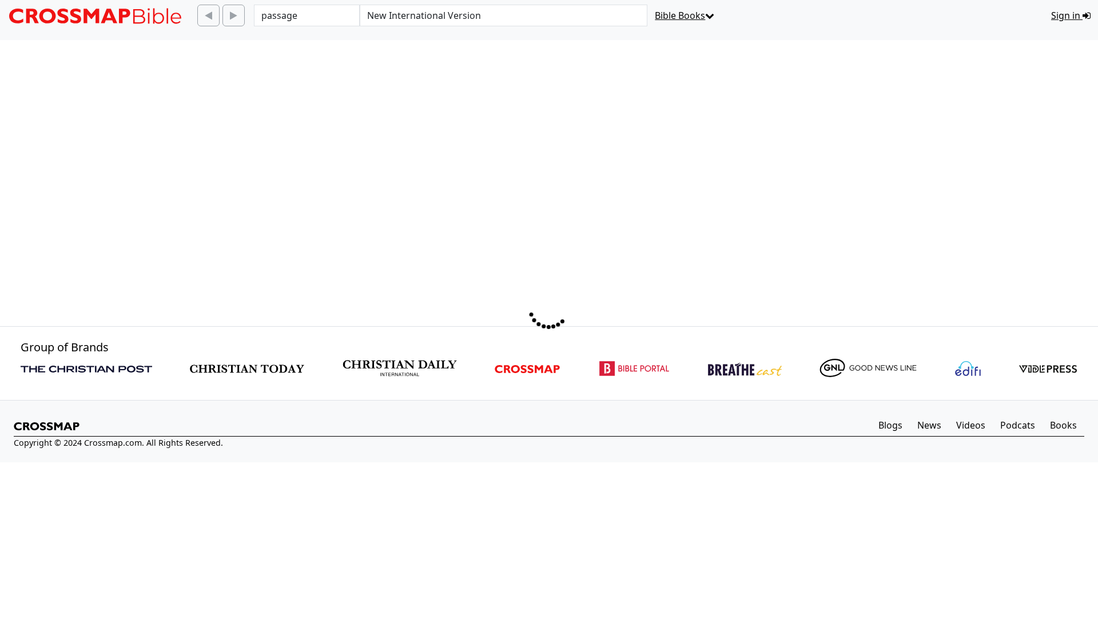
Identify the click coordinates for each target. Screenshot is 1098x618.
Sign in (1067, 15)
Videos (970, 425)
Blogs (890, 425)
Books (1063, 425)
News (929, 425)
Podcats (1017, 425)
